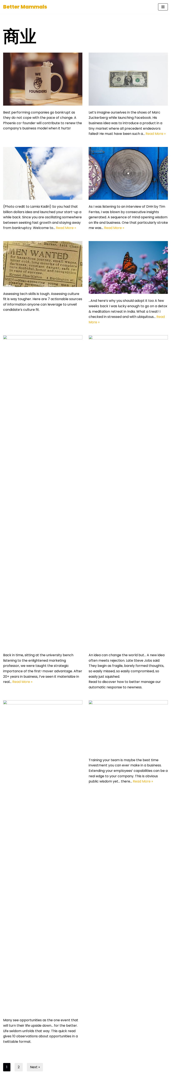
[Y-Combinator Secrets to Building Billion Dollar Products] (128, 79)
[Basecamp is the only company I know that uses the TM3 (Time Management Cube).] (128, 267)
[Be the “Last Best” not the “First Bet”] (42, 491)
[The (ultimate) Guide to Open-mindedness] (128, 491)
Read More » (156, 133)
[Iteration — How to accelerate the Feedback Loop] (128, 173)
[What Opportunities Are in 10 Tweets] (42, 856)
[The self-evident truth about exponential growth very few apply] (42, 173)
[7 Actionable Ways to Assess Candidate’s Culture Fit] (42, 264)
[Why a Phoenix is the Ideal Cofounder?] (42, 79)
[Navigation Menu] (163, 6)
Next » (35, 1067)
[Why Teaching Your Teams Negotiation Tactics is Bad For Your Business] (128, 726)
